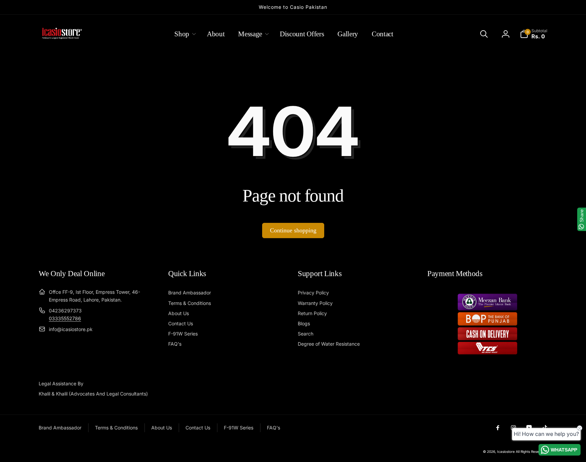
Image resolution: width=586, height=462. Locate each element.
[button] (183, 34)
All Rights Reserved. (531, 451)
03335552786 (65, 318)
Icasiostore (506, 451)
